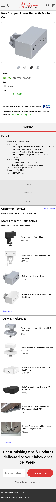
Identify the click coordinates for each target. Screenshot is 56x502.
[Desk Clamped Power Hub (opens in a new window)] (10, 247)
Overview (28, 127)
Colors (28, 201)
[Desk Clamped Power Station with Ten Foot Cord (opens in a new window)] (10, 340)
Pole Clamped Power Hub (33, 276)
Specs (28, 184)
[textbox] (14, 473)
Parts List (28, 193)
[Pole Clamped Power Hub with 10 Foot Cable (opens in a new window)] (11, 375)
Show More (7, 311)
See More (7, 443)
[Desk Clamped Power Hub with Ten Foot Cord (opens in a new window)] (10, 267)
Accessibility (5, 497)
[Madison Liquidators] (28, 8)
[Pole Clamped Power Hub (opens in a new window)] (11, 286)
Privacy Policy (17, 497)
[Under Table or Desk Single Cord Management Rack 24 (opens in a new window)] (11, 416)
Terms (27, 497)
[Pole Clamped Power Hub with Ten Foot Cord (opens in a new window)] (11, 305)
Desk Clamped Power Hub (32, 237)
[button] (40, 473)
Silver (10, 86)
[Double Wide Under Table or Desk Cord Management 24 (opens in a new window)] (11, 435)
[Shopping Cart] (53, 6)
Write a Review (48, 208)
